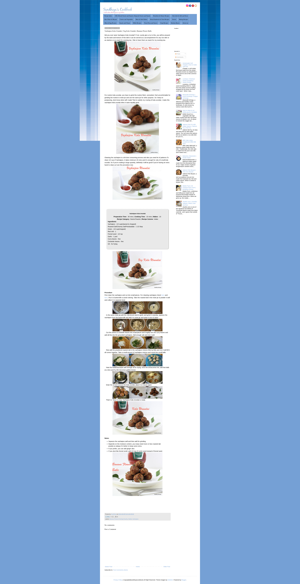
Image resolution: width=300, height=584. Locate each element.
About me (185, 23)
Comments (179, 57)
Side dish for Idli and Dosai (180, 16)
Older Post (166, 566)
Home (138, 566)
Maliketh (170, 580)
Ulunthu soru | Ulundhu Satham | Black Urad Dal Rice (190, 203)
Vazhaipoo (135, 519)
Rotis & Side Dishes (141, 19)
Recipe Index (108, 16)
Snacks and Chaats (124, 23)
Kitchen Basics (175, 23)
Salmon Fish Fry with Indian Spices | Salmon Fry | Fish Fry (190, 126)
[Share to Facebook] (116, 516)
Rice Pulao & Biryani (111, 19)
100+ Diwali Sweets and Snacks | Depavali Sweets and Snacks (132, 16)
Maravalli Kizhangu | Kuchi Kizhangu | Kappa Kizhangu (190, 96)
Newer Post (108, 566)
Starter (130, 519)
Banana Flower (114, 519)
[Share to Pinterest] (117, 516)
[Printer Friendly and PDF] (107, 517)
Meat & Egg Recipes (110, 23)
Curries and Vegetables (126, 19)
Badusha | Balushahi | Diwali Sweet (189, 157)
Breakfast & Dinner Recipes (161, 16)
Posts (178, 54)
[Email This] (111, 516)
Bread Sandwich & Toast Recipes (159, 19)
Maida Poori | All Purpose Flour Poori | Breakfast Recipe (189, 187)
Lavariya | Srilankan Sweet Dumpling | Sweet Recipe (189, 80)
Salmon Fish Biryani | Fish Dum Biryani (189, 171)
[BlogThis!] (113, 516)
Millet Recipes (137, 23)
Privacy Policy (118, 580)
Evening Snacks (123, 519)
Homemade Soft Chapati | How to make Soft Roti (190, 64)
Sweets (174, 19)
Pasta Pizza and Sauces (150, 23)
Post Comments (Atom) (120, 570)
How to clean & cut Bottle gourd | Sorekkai (190, 111)
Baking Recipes (183, 19)
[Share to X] (114, 516)
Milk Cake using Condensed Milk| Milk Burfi (189, 142)
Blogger (183, 580)
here (163, 295)
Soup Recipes (164, 23)
